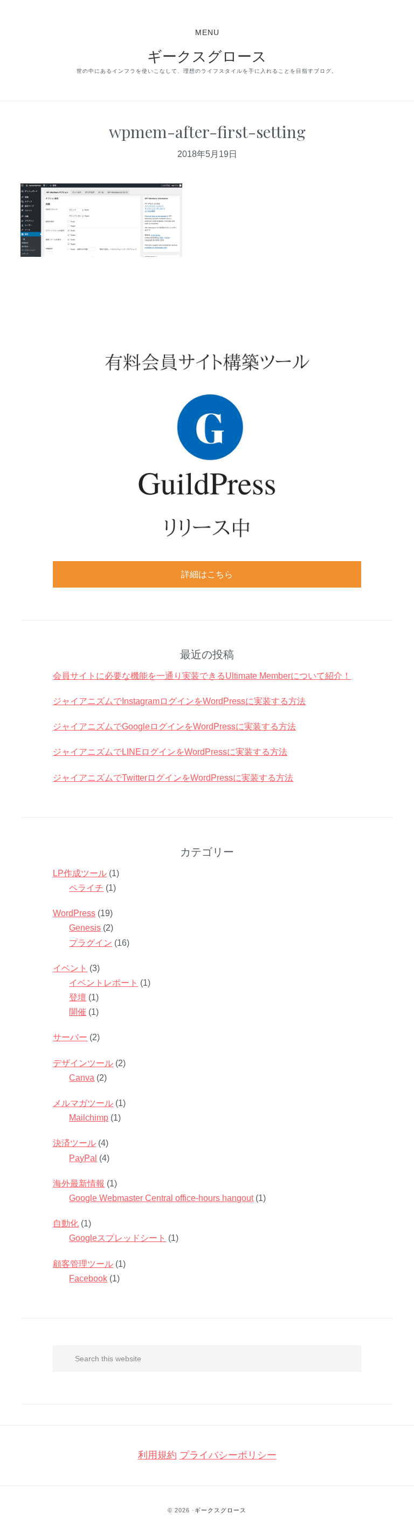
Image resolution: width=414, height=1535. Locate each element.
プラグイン (90, 942)
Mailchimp (88, 1117)
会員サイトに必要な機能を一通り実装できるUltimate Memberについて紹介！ (202, 675)
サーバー (70, 1037)
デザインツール (83, 1063)
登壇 (77, 997)
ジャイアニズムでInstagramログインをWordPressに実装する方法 (179, 701)
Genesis (85, 927)
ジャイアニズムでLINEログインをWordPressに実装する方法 (170, 751)
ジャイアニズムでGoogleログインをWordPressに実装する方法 (174, 726)
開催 (77, 1011)
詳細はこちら (207, 574)
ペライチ (86, 887)
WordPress (74, 913)
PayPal (83, 1158)
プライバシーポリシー (228, 1455)
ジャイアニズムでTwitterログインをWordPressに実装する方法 (173, 777)
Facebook (88, 1278)
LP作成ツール (80, 873)
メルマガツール (83, 1103)
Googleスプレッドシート (117, 1238)
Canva (81, 1077)
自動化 (66, 1223)
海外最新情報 (79, 1183)
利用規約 (157, 1455)
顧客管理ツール (83, 1263)
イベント (70, 968)
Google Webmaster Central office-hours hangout (161, 1198)
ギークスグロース (207, 55)
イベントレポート (103, 982)
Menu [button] (207, 32)
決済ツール (74, 1143)
